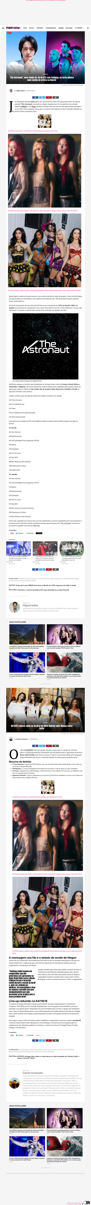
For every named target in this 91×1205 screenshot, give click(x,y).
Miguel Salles (20, 90)
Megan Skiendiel (14, 1051)
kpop (48, 578)
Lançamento (59, 578)
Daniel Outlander (22, 739)
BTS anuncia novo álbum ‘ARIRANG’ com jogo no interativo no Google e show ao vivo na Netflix (18, 558)
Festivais (40, 28)
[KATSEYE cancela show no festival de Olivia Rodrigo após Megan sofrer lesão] (47, 787)
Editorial (69, 28)
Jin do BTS (42, 578)
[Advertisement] (45, 12)
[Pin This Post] (49, 97)
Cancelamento (24, 1049)
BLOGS (31, 28)
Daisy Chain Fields (36, 1049)
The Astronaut (66, 523)
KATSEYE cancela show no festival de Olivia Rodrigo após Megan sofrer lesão (32, 131)
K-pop (64, 1049)
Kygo (34, 106)
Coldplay (23, 106)
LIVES (25, 28)
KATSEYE (29, 750)
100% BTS (36, 526)
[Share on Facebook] (35, 97)
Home (10, 28)
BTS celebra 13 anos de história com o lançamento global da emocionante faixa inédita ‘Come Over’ (71, 558)
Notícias (17, 28)
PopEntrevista (51, 28)
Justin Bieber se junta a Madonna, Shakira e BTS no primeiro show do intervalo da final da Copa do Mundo (44, 558)
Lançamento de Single (71, 578)
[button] (86, 1202)
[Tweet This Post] (42, 97)
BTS (32, 102)
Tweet (38, 1035)
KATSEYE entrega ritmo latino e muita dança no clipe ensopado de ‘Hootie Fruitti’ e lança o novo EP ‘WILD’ (42, 211)
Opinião (61, 28)
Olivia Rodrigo (26, 1051)
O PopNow (78, 28)
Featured (34, 578)
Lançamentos (13, 580)
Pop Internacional (25, 580)
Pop (32, 1051)
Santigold (51, 1051)
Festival (59, 1049)
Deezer (28, 578)
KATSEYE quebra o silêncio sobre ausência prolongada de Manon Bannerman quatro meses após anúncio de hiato (44, 290)
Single (34, 580)
